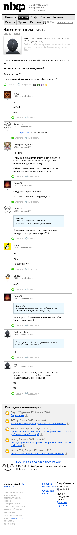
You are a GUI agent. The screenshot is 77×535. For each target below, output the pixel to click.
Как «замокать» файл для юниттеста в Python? (38, 423)
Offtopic (7, 33)
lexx (26, 38)
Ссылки (10, 22)
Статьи (45, 17)
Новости (10, 17)
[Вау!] (46, 84)
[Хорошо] (42, 84)
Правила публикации (49, 485)
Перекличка (17, 415)
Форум (23, 17)
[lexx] (12, 53)
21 (28, 415)
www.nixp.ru (16, 517)
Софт (34, 17)
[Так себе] (38, 84)
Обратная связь (48, 492)
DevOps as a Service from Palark (38, 462)
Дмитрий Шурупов (62, 504)
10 (7, 370)
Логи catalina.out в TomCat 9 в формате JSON (37, 453)
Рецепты (58, 17)
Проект (22, 22)
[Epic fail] (34, 84)
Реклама (36, 22)
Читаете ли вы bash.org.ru (24, 29)
